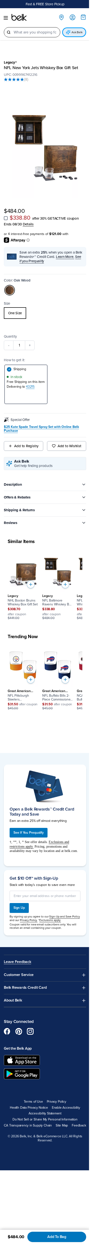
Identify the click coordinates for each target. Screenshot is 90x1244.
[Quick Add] (31, 584)
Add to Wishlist (69, 446)
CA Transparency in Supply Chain (28, 1125)
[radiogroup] (45, 313)
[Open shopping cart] (83, 17)
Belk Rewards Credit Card (25, 987)
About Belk (13, 1000)
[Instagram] (30, 1031)
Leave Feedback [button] (17, 962)
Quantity (10, 336)
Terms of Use (33, 1102)
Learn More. (65, 257)
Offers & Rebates (17, 497)
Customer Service (19, 975)
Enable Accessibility (66, 1108)
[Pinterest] (18, 1031)
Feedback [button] (79, 1125)
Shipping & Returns (19, 510)
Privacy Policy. (28, 920)
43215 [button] (30, 387)
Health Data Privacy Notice (29, 1108)
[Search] (9, 32)
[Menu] (6, 18)
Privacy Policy (56, 1102)
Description (13, 484)
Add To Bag (56, 1236)
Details (28, 224)
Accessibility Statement (45, 1113)
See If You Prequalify (28, 833)
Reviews (10, 523)
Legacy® (10, 62)
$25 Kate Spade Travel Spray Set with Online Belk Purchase (41, 429)
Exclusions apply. (50, 920)
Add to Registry (26, 446)
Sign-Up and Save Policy (64, 916)
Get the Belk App (18, 1048)
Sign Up (19, 908)
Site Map (62, 1125)
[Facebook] (7, 1031)
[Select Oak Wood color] (9, 290)
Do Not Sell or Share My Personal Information (45, 1119)
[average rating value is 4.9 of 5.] (14, 79)
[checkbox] (6, 218)
